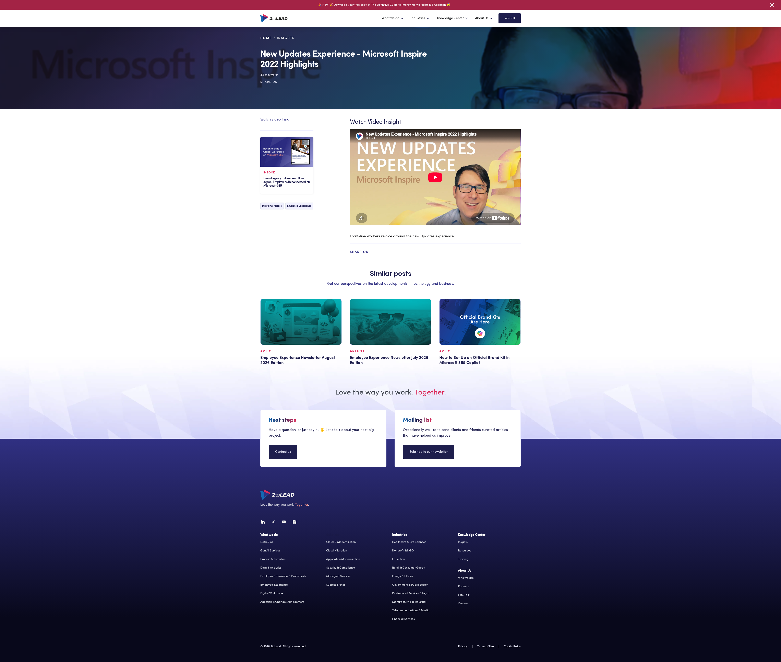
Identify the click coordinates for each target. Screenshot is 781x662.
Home (266, 38)
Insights (286, 38)
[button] (393, 18)
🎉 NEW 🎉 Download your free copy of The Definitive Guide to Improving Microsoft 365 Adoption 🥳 (384, 5)
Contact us (283, 452)
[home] (274, 18)
